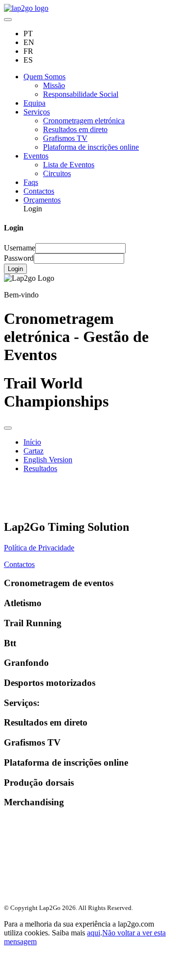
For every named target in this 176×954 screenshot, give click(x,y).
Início (32, 442)
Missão (54, 85)
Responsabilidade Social (80, 94)
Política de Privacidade (39, 548)
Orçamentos (42, 200)
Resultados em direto (75, 129)
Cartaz (33, 451)
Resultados (40, 468)
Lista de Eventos (68, 164)
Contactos (38, 191)
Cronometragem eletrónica (84, 120)
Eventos (35, 156)
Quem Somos (44, 76)
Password (19, 258)
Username (19, 248)
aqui (93, 933)
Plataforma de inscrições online (91, 147)
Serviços (36, 112)
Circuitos (57, 173)
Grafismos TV (65, 138)
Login (15, 269)
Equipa (34, 103)
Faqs (30, 182)
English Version (47, 459)
